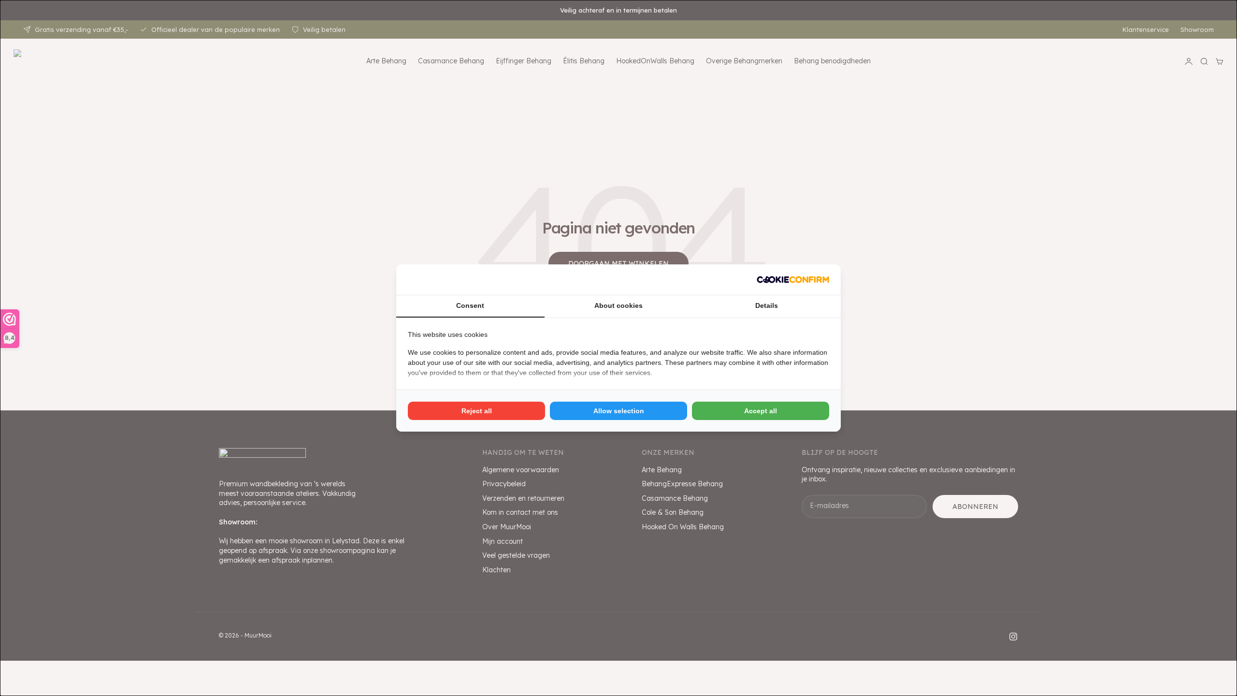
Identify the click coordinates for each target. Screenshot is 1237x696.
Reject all (476, 411)
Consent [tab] (470, 305)
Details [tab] (766, 305)
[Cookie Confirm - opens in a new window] (793, 279)
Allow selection (618, 411)
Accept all (760, 411)
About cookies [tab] (618, 305)
